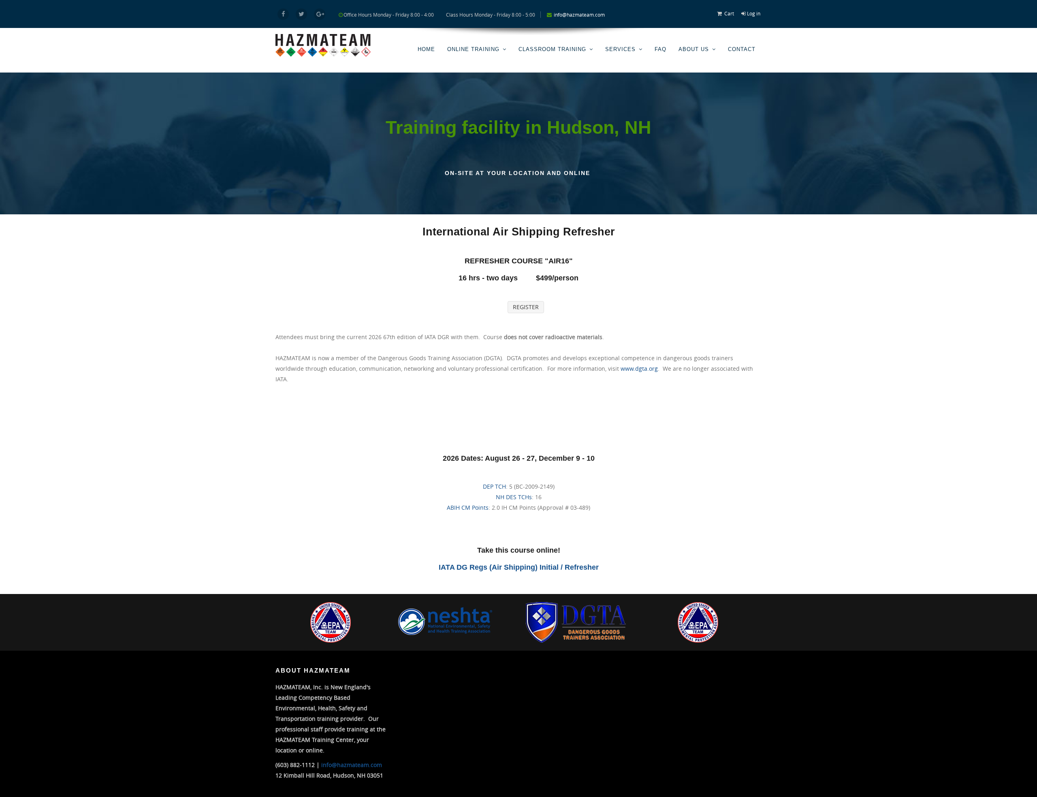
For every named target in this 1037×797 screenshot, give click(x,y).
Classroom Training (552, 49)
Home (426, 49)
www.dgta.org (639, 368)
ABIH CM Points (468, 507)
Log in (753, 13)
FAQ (660, 49)
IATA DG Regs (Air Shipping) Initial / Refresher (519, 567)
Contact (741, 49)
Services (620, 49)
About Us (694, 49)
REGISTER (526, 307)
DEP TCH (494, 486)
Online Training (473, 49)
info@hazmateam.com (579, 14)
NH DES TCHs (514, 497)
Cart (729, 13)
